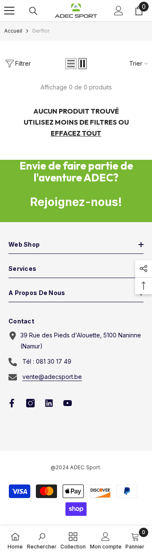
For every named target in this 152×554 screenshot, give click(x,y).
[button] (70, 63)
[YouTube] (67, 403)
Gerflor (40, 31)
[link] (41, 540)
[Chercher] (33, 11)
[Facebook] (12, 403)
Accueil (13, 31)
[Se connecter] (118, 10)
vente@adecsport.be (52, 376)
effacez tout (76, 133)
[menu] (9, 11)
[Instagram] (30, 403)
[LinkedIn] (49, 403)
